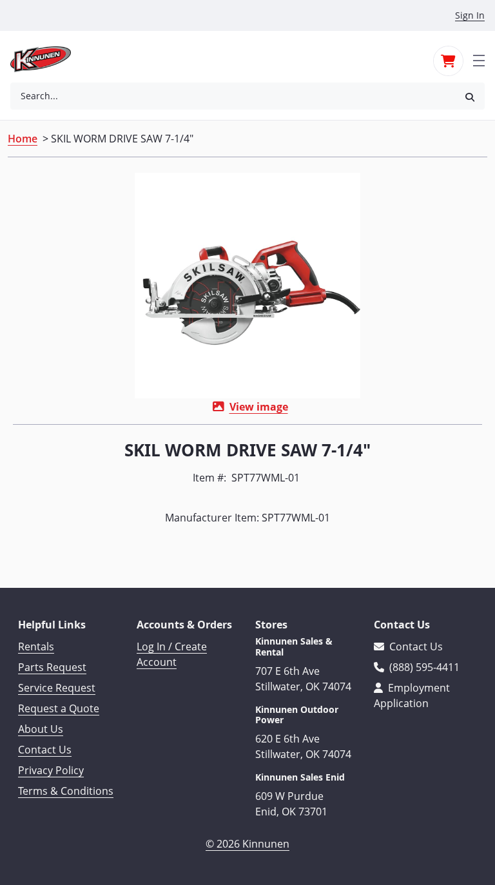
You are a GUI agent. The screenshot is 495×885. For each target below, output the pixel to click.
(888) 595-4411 (423, 667)
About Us (40, 729)
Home (22, 138)
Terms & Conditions (65, 791)
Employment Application (412, 695)
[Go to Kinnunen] (48, 59)
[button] (469, 96)
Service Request (56, 688)
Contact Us (45, 750)
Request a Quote (58, 708)
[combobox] (232, 96)
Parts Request (52, 667)
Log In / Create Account (172, 654)
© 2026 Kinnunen (247, 844)
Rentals (36, 646)
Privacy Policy (51, 770)
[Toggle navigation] (479, 59)
